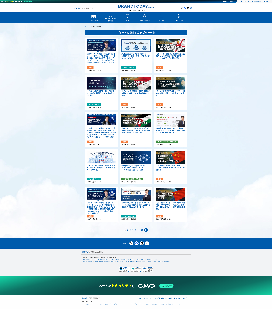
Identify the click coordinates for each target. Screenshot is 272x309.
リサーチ (141, 304)
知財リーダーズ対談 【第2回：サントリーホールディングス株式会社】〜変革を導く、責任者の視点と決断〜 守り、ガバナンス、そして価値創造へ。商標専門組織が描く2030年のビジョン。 (101, 59)
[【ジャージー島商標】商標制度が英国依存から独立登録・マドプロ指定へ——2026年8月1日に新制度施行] (170, 45)
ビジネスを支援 (113, 304)
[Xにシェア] (131, 243)
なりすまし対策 (152, 261)
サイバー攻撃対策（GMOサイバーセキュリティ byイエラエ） (109, 261)
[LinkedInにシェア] (142, 243)
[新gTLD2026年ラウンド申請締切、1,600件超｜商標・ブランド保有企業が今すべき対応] (136, 45)
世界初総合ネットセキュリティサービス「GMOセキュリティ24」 (98, 259)
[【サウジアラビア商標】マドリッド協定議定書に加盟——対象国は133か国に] (170, 83)
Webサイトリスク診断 (133, 259)
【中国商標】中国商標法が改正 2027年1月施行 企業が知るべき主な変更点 (170, 167)
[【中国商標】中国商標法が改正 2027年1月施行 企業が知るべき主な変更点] (170, 157)
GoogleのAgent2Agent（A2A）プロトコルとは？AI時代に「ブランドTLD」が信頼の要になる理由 (135, 167)
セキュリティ (122, 304)
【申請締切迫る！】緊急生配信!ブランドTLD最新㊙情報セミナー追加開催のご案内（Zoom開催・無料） (135, 205)
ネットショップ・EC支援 (102, 304)
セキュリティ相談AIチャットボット (149, 259)
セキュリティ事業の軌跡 (163, 261)
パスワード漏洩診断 (121, 259)
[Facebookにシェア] (137, 243)
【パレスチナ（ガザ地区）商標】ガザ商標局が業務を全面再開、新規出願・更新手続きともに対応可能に (135, 130)
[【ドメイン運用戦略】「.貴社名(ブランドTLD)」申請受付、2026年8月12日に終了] (101, 83)
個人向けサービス (170, 304)
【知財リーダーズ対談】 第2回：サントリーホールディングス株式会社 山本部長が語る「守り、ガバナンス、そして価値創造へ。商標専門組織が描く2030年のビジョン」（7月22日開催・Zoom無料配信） (101, 208)
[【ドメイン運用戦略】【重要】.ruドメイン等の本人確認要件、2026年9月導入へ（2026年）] (101, 157)
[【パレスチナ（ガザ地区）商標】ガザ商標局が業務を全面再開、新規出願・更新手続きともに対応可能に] (136, 120)
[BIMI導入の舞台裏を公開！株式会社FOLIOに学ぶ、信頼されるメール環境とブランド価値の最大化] (170, 120)
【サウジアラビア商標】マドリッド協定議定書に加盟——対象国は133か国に (170, 93)
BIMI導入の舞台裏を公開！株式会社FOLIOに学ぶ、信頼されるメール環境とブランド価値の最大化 (170, 130)
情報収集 (148, 304)
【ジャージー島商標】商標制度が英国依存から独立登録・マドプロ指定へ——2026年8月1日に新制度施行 (170, 56)
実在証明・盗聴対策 (87, 261)
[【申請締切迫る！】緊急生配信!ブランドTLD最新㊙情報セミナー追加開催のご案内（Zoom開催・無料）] (136, 194)
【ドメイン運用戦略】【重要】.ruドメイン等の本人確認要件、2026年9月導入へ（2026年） (101, 167)
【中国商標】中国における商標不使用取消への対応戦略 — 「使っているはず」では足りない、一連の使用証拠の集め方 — (170, 206)
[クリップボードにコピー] (147, 243)
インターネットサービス (88, 304)
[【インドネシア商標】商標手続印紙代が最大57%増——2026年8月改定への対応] (136, 83)
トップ (87, 27)
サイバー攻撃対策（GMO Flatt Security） (136, 261)
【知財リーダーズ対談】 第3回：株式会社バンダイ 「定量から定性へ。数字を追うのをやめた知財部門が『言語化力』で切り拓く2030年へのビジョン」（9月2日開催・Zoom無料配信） (101, 132)
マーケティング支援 (132, 304)
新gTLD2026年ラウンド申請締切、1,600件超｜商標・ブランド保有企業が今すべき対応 (135, 56)
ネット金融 (154, 304)
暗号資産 (161, 304)
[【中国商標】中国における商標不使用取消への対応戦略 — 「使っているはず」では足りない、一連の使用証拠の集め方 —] (170, 194)
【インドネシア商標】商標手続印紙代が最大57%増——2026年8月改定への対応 (135, 93)
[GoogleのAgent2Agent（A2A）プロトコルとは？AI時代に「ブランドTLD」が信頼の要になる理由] (136, 157)
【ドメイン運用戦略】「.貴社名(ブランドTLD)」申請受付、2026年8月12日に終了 (100, 93)
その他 (178, 304)
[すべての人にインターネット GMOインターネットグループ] (257, 1)
